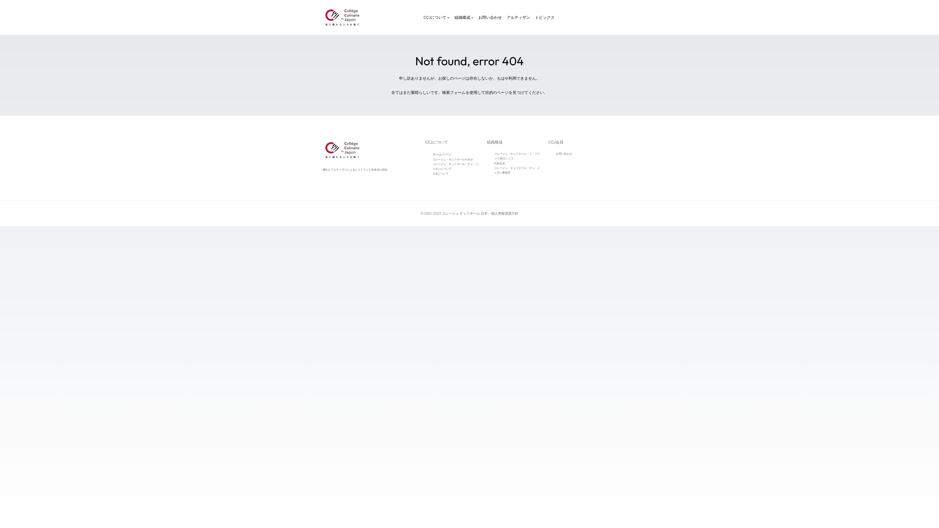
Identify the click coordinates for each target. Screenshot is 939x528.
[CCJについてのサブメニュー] (448, 17)
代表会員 (499, 163)
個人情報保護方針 (504, 213)
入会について (441, 173)
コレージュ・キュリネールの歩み (453, 159)
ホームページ (442, 154)
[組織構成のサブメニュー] (472, 17)
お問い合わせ (564, 153)
